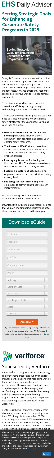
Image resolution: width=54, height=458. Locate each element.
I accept (46, 454)
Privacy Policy (34, 448)
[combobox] (27, 280)
